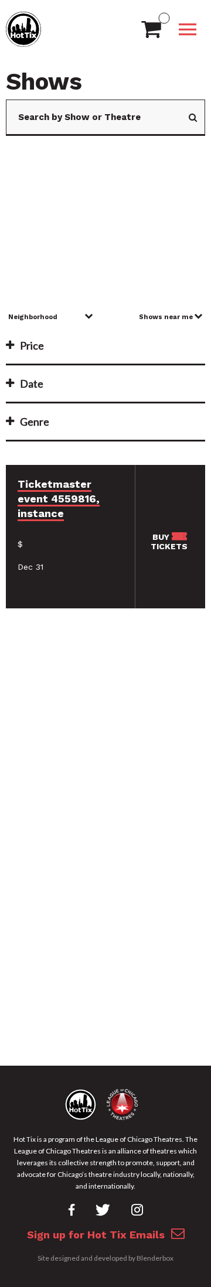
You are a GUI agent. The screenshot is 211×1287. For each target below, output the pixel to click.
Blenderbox (155, 1258)
